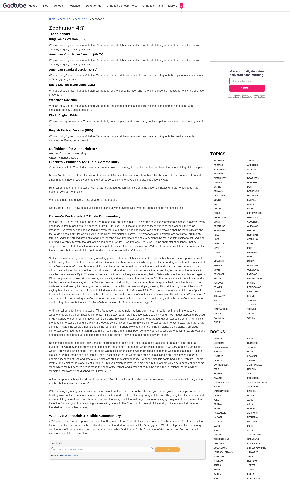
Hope (216, 239)
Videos (32, 5)
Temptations (221, 309)
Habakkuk (220, 413)
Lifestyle (219, 243)
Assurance (220, 169)
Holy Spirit (253, 235)
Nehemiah (252, 369)
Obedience (253, 270)
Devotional (220, 195)
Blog (45, 5)
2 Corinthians (221, 439)
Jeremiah (252, 387)
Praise (251, 283)
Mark (217, 426)
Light (250, 243)
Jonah (250, 404)
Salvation (252, 292)
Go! (167, 450)
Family (250, 204)
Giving (217, 222)
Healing (251, 230)
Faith (216, 204)
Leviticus (219, 343)
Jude (216, 478)
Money (251, 261)
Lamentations (221, 391)
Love (216, 248)
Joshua (251, 347)
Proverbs (253, 378)
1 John (251, 470)
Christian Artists (152, 5)
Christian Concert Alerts (122, 5)
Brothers (253, 178)
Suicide (218, 305)
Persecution (254, 278)
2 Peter (218, 470)
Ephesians (219, 443)
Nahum (251, 408)
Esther (218, 373)
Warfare (219, 318)
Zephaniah (253, 413)
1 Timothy (252, 452)
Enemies (251, 200)
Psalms (218, 378)
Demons (218, 191)
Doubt (217, 200)
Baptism (218, 174)
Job (249, 373)
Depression (253, 191)
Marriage (252, 252)
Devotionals (93, 5)
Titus (250, 456)
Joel (216, 400)
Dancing (252, 182)
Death (250, 187)
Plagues (218, 283)
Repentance (254, 287)
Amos (250, 400)
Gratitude (219, 226)
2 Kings (251, 360)
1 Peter (251, 465)
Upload (58, 5)
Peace (217, 278)
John (216, 430)
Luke (250, 426)
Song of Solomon (257, 382)
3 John (251, 474)
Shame (251, 296)
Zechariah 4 (80, 19)
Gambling (252, 217)
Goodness (253, 222)
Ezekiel (251, 391)
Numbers (252, 343)
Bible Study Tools (70, 455)
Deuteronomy (222, 347)
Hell (216, 235)
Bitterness (220, 178)
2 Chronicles (254, 365)
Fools (217, 213)
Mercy (251, 257)
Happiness (219, 230)
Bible (52, 19)
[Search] (181, 6)
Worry (217, 322)
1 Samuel (219, 356)
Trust (250, 313)
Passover (219, 274)
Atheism (251, 169)
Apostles (252, 165)
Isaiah (217, 387)
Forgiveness (254, 213)
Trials (217, 313)
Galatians (253, 439)
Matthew (252, 421)
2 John (217, 474)
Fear (250, 209)
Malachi (218, 421)
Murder (218, 265)
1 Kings (218, 360)
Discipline (252, 195)
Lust (249, 248)
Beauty (251, 174)
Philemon (219, 461)
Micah (217, 408)
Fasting (218, 209)
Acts (250, 430)
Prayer (218, 287)
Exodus (251, 339)
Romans (218, 435)
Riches (217, 292)
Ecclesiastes (221, 382)
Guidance (252, 226)
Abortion (219, 161)
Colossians (220, 448)
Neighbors (253, 265)
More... (172, 5)
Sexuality (219, 296)
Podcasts (74, 5)
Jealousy (252, 239)
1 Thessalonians (256, 448)
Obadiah (218, 404)
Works (251, 318)
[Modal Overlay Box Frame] (247, 84)
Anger (251, 161)
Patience (252, 274)
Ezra (216, 369)
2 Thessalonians (223, 452)
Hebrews (252, 461)
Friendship (220, 217)
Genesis (218, 339)
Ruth (250, 352)
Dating (217, 187)
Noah (217, 270)
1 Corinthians (255, 435)
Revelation (253, 478)
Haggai (218, 417)
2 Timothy (219, 456)
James (217, 465)
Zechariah (64, 19)
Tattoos (251, 305)
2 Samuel (252, 356)
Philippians (253, 443)
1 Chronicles (221, 365)
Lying (217, 252)
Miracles (219, 261)
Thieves (251, 309)
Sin (215, 300)
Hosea (250, 395)
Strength (252, 300)
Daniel (217, 395)
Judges (218, 352)
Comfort (219, 182)
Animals (218, 165)
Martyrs (219, 257)
